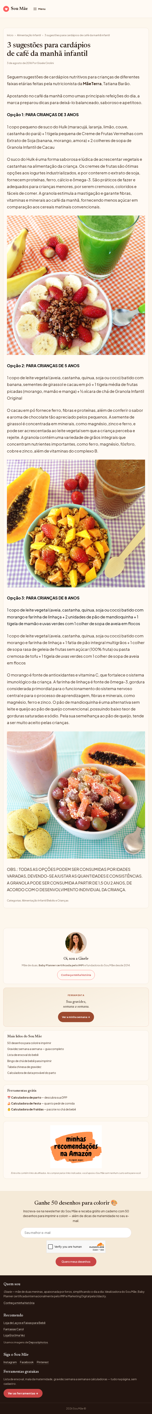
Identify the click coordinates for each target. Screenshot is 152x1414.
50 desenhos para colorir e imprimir (29, 1043)
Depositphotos (38, 1342)
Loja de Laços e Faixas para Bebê (25, 1323)
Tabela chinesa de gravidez (24, 1067)
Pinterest (43, 1362)
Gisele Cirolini (45, 63)
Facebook (27, 1362)
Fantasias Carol (14, 1329)
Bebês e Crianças (57, 900)
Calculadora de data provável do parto (31, 1072)
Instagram (10, 1362)
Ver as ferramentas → (23, 1393)
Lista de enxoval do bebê (23, 1055)
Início (10, 35)
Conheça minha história (76, 975)
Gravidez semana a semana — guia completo (35, 1049)
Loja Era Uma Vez (14, 1335)
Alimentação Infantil (29, 35)
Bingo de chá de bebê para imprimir (29, 1061)
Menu (42, 8)
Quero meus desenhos (76, 1261)
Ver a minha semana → (76, 1017)
